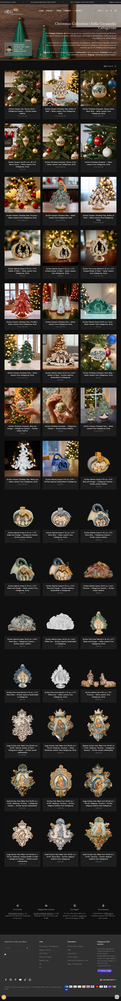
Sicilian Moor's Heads (75, 946)
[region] (60, 911)
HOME (41, 11)
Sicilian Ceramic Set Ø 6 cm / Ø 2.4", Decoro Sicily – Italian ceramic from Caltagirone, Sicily (22, 164)
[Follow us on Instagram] (10, 979)
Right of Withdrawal (75, 964)
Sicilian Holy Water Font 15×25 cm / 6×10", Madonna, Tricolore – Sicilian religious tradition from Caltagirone (60, 803)
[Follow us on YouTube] (20, 979)
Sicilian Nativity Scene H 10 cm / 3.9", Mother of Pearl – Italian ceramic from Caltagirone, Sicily (22, 271)
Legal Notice (72, 953)
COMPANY (67, 11)
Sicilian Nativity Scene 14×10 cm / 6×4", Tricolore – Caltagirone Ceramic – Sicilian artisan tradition (98, 588)
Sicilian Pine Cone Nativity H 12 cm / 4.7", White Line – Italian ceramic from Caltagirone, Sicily (60, 694)
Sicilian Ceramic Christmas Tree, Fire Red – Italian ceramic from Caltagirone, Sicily (22, 323)
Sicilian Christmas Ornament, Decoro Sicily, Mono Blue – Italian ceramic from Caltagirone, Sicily (98, 111)
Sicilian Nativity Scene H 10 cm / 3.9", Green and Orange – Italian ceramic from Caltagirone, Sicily (22, 588)
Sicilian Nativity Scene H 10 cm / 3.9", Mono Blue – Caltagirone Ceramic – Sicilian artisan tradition (98, 535)
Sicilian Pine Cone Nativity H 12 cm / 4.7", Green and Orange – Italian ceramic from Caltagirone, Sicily (98, 641)
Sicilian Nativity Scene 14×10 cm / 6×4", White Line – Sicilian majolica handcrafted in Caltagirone (60, 641)
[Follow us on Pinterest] (15, 979)
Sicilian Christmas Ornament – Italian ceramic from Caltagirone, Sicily (98, 163)
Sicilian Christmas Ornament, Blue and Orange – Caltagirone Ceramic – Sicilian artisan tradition (22, 428)
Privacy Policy (72, 957)
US (40, 964)
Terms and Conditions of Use (78, 960)
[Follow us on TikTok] (25, 979)
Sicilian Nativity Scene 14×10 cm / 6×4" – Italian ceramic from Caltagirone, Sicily (98, 323)
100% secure (108, 913)
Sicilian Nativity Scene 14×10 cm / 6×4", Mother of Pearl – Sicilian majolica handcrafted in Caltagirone (60, 375)
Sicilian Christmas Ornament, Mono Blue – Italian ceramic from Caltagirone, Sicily (98, 374)
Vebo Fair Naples (45, 957)
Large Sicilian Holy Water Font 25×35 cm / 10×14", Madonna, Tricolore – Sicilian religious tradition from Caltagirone (98, 803)
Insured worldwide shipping (43, 913)
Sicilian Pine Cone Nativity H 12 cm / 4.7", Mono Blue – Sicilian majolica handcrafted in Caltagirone (22, 694)
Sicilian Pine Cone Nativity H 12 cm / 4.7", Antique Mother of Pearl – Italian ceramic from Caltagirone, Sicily (98, 271)
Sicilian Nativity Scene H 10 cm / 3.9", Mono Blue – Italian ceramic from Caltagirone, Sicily (60, 535)
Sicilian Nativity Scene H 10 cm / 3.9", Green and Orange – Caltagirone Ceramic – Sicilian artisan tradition (22, 535)
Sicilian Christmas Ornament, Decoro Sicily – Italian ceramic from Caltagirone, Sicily (60, 163)
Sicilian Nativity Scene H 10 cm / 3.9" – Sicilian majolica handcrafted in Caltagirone (60, 480)
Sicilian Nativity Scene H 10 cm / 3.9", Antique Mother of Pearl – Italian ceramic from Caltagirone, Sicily (60, 271)
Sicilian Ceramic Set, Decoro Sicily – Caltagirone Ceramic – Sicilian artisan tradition (22, 111)
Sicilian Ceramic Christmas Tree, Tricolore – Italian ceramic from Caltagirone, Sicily (22, 216)
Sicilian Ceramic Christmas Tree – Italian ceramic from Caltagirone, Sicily (60, 216)
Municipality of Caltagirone (49, 946)
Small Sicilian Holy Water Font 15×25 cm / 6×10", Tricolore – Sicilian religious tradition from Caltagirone (98, 856)
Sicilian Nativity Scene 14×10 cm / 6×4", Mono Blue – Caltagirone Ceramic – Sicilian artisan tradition (22, 641)
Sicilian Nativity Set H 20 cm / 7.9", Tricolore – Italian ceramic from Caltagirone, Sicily (98, 694)
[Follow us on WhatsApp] (30, 979)
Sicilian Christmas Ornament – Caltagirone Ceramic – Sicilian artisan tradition (60, 427)
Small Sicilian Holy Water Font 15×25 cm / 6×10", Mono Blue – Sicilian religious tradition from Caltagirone (60, 856)
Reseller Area (43, 960)
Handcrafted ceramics (16, 913)
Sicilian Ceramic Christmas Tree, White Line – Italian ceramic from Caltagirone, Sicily (22, 480)
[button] (4, 997)
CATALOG (49, 11)
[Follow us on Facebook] (6, 979)
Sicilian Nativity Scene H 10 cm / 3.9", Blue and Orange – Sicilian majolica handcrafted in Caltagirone (60, 588)
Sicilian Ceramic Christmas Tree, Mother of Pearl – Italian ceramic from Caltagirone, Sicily (60, 111)
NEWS (59, 11)
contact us (82, 916)
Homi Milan (43, 953)
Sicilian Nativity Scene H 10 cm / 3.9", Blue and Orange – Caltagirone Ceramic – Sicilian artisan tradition (98, 481)
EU (40, 967)
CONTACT (78, 11)
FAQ (69, 950)
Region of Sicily (45, 950)
